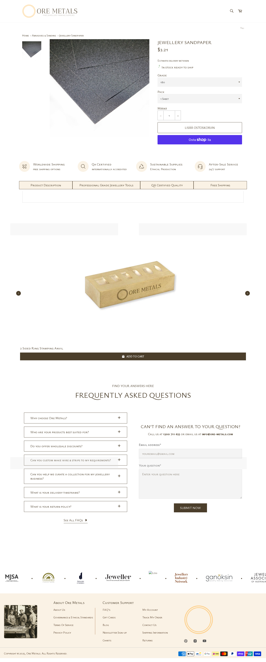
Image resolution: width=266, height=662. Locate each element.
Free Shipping (220, 185)
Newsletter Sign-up (115, 632)
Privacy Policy (62, 632)
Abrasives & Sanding (44, 35)
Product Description (46, 185)
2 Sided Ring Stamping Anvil (41, 348)
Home (25, 35)
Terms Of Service (63, 625)
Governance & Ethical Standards (73, 617)
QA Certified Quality (167, 185)
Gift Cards (109, 617)
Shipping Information (155, 632)
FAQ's (106, 610)
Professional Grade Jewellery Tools (106, 185)
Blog (106, 625)
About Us (59, 610)
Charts (107, 640)
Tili (242, 28)
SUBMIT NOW (190, 508)
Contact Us (149, 625)
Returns (147, 640)
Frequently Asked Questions (133, 395)
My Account (150, 610)
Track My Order (152, 617)
